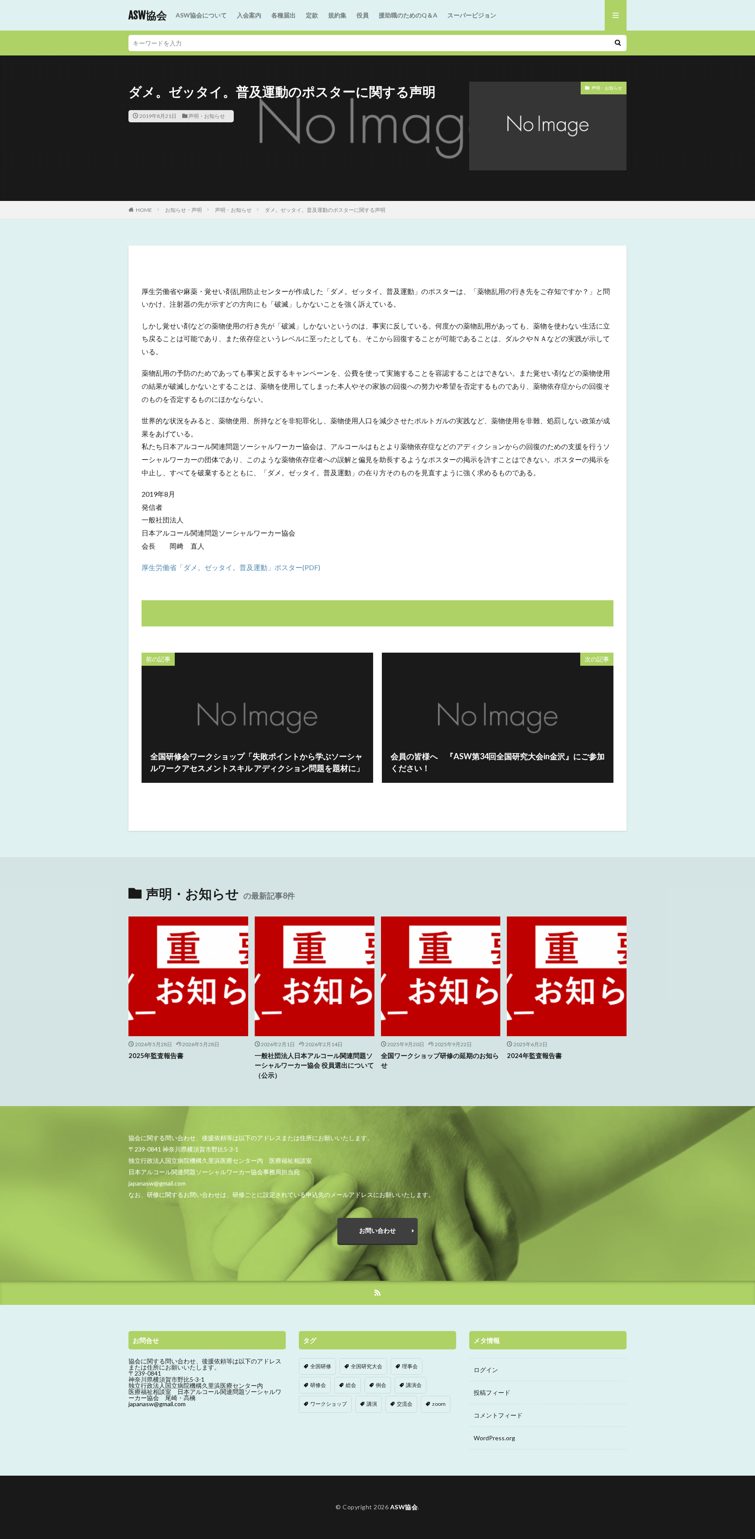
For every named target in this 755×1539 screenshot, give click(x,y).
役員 (363, 15)
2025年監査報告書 (156, 1055)
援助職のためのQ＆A (408, 15)
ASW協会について (201, 15)
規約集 (337, 15)
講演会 (414, 1385)
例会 (381, 1385)
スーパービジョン (471, 15)
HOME (144, 210)
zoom (439, 1404)
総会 (351, 1385)
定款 (312, 15)
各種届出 (283, 15)
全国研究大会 (366, 1366)
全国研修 (320, 1366)
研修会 (318, 1385)
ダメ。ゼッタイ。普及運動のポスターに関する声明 (325, 210)
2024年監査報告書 (534, 1055)
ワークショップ (328, 1404)
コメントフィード (498, 1415)
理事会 (410, 1366)
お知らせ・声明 (183, 210)
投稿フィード (492, 1392)
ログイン (486, 1369)
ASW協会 (147, 15)
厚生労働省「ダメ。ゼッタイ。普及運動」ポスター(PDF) (231, 567)
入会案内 (249, 15)
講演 (372, 1404)
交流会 (404, 1404)
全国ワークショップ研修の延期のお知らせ (440, 1060)
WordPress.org (494, 1438)
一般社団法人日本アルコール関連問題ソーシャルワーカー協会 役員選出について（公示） (314, 1065)
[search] (618, 43)
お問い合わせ (377, 1230)
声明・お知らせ (206, 116)
